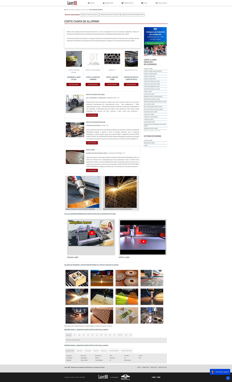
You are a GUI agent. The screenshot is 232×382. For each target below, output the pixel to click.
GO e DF (120, 335)
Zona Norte (79, 350)
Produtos (128, 3)
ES (83, 335)
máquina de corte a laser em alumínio (110, 14)
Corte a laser (148, 140)
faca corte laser (149, 104)
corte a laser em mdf (150, 73)
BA (110, 335)
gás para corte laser (150, 112)
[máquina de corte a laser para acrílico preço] (77, 278)
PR (92, 335)
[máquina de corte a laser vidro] (102, 315)
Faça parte (162, 3)
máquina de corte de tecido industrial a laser (133, 14)
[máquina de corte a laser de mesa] (127, 297)
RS (101, 335)
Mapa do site (162, 367)
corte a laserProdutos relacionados (150, 62)
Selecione (68, 335)
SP (88, 335)
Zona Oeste (88, 350)
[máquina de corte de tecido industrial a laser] (127, 278)
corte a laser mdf (149, 76)
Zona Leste (104, 350)
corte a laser (148, 68)
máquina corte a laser (151, 128)
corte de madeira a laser (151, 86)
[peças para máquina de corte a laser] (102, 297)
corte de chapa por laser (152, 84)
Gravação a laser (149, 143)
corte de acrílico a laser (152, 81)
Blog (145, 3)
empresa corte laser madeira (153, 96)
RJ (74, 335)
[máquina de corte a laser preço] (152, 278)
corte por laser (149, 94)
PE (105, 335)
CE (114, 335)
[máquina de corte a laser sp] (77, 315)
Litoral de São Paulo (127, 350)
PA (130, 335)
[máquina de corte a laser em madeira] (77, 297)
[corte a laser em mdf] (152, 315)
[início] (72, 3)
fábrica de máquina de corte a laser (155, 101)
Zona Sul (96, 350)
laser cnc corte (149, 114)
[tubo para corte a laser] (102, 278)
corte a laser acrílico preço (153, 71)
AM (126, 335)
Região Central (70, 350)
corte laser (148, 91)
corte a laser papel (150, 79)
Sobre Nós (109, 3)
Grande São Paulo (114, 350)
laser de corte (148, 119)
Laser (146, 145)
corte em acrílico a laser (152, 89)
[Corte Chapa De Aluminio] (83, 192)
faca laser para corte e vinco (153, 106)
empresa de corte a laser (152, 99)
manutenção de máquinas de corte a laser (155, 125)
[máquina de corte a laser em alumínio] (152, 297)
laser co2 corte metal (151, 117)
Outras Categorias (152, 136)
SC (97, 335)
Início (92, 3)
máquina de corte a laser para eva (89, 14)
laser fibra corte (149, 122)
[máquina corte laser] (127, 315)
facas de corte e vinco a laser (153, 109)
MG (79, 335)
